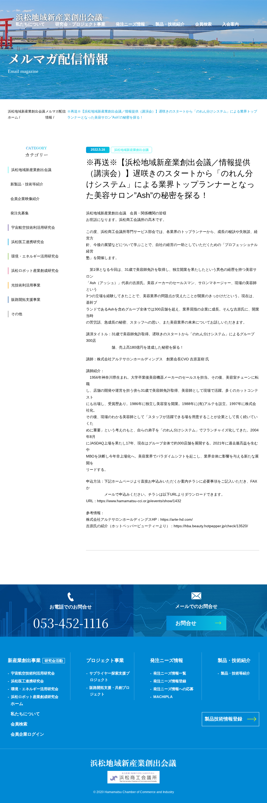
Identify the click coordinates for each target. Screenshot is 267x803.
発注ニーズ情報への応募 (173, 689)
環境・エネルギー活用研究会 (35, 256)
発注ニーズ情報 (130, 24)
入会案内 (230, 24)
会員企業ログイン (27, 734)
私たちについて (30, 24)
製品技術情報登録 (223, 719)
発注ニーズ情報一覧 (169, 673)
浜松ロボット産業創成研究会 (35, 270)
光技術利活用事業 (25, 285)
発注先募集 (19, 213)
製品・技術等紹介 (235, 673)
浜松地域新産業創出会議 (31, 170)
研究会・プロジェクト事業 (80, 24)
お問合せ (185, 623)
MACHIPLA (163, 697)
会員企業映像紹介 (25, 199)
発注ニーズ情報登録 (169, 681)
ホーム (17, 703)
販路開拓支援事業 (25, 299)
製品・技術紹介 (170, 24)
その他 (16, 314)
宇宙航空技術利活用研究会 (33, 227)
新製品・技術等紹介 (26, 184)
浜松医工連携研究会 (27, 242)
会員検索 (203, 24)
